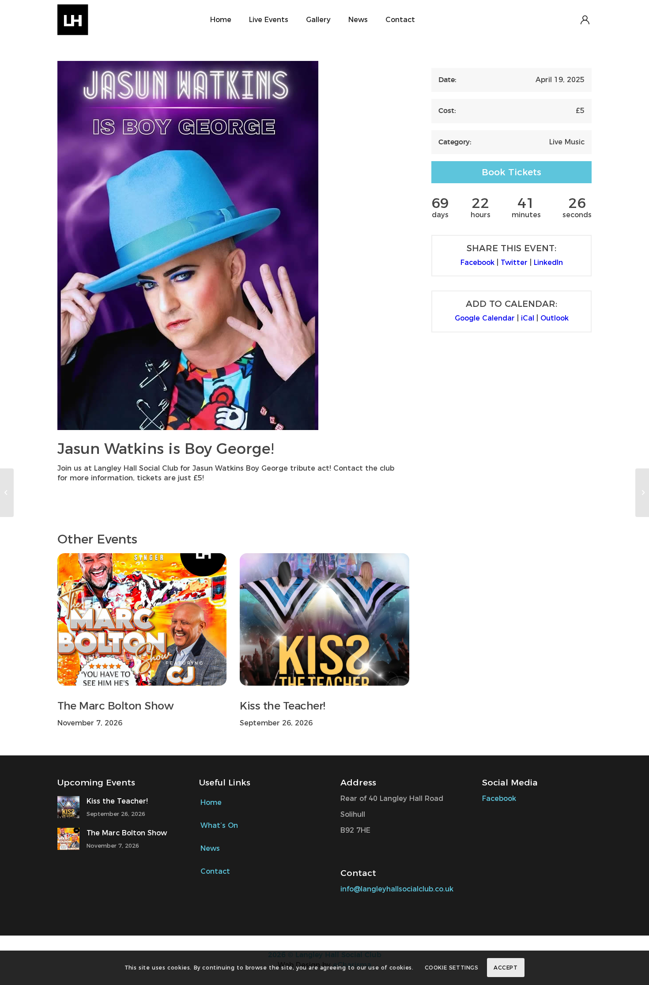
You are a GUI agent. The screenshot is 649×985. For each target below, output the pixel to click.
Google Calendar (485, 318)
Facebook (477, 262)
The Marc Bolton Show (115, 705)
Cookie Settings (452, 967)
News (210, 848)
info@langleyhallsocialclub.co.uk (396, 889)
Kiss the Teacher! (282, 705)
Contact (215, 871)
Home (211, 802)
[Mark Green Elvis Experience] (642, 492)
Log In (504, 19)
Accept (506, 967)
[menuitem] (220, 20)
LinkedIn (548, 262)
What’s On (219, 825)
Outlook (554, 318)
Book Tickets (511, 171)
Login (585, 19)
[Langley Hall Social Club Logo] (95, 20)
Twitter (514, 262)
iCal (527, 318)
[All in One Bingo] (7, 492)
